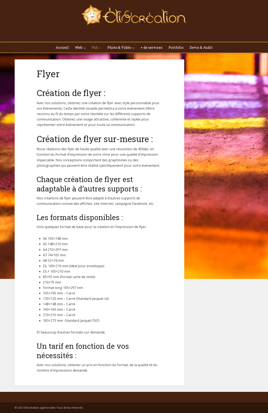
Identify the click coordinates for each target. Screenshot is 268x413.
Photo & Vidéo (119, 47)
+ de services (151, 47)
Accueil (62, 47)
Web (78, 47)
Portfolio (176, 47)
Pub (95, 47)
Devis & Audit (201, 47)
